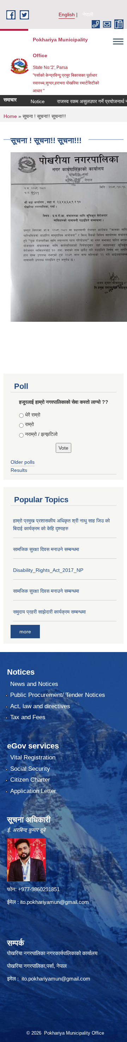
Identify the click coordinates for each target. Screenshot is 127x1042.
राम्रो (29, 424)
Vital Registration (32, 757)
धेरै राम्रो (32, 415)
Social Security (30, 768)
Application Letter (33, 791)
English (67, 14)
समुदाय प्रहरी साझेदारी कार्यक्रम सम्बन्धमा (49, 612)
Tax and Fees (28, 717)
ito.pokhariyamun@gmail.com (54, 902)
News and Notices (34, 684)
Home (10, 116)
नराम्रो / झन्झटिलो (41, 434)
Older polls (23, 462)
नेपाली (88, 14)
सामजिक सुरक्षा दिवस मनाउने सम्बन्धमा (46, 549)
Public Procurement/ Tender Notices (57, 695)
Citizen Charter (30, 779)
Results (19, 470)
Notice (30, 101)
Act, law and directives (40, 706)
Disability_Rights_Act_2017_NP (48, 570)
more (25, 631)
